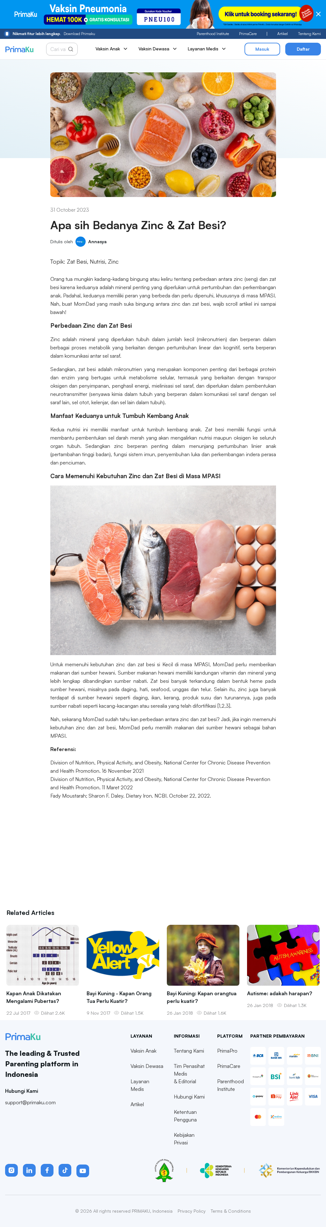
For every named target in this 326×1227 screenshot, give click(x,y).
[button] (11, 1170)
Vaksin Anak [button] (108, 48)
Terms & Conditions (231, 1211)
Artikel (282, 33)
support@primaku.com (30, 1102)
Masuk (262, 49)
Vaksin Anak (143, 1051)
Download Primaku (54, 33)
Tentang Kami (309, 33)
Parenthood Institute (213, 33)
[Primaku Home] (19, 49)
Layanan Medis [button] (203, 48)
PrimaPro (227, 1051)
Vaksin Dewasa (147, 1066)
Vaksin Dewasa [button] (153, 48)
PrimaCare (248, 33)
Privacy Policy (192, 1211)
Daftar (303, 49)
